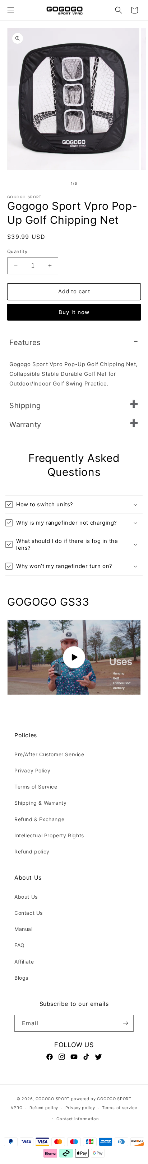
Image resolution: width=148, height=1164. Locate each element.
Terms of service (119, 1107)
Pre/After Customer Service (49, 754)
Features (25, 342)
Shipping (25, 405)
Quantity (17, 251)
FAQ (19, 945)
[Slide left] (58, 183)
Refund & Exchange (39, 819)
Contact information (77, 1118)
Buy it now (74, 312)
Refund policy (32, 851)
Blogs (21, 978)
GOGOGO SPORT (53, 1098)
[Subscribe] (125, 1023)
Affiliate (24, 962)
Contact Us (28, 913)
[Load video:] (74, 657)
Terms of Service (35, 787)
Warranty (25, 424)
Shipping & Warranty (40, 803)
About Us (26, 897)
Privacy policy (80, 1107)
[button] (11, 10)
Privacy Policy (32, 770)
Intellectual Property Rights (49, 835)
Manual (23, 929)
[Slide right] (90, 183)
